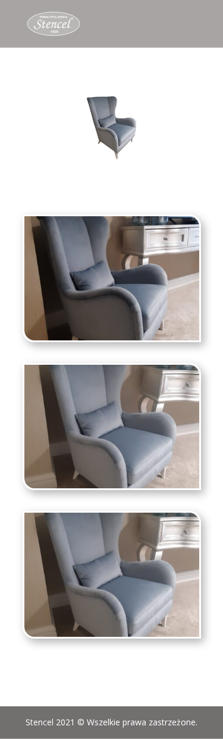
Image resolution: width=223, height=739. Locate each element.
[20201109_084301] (111, 337)
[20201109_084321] (111, 485)
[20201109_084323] (111, 633)
